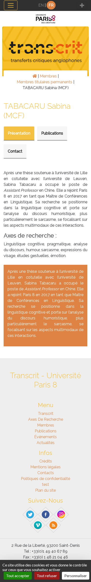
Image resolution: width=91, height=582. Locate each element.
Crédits (45, 461)
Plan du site (45, 490)
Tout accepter (17, 575)
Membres (48, 76)
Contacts (45, 473)
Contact (15, 151)
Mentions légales (45, 467)
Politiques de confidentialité (45, 478)
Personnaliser (75, 575)
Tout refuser (47, 575)
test (45, 484)
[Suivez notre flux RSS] (53, 525)
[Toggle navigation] (10, 5)
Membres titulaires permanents (44, 82)
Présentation (19, 133)
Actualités (46, 442)
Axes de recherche (45, 419)
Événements (45, 437)
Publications (52, 133)
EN (41, 5)
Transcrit (45, 413)
